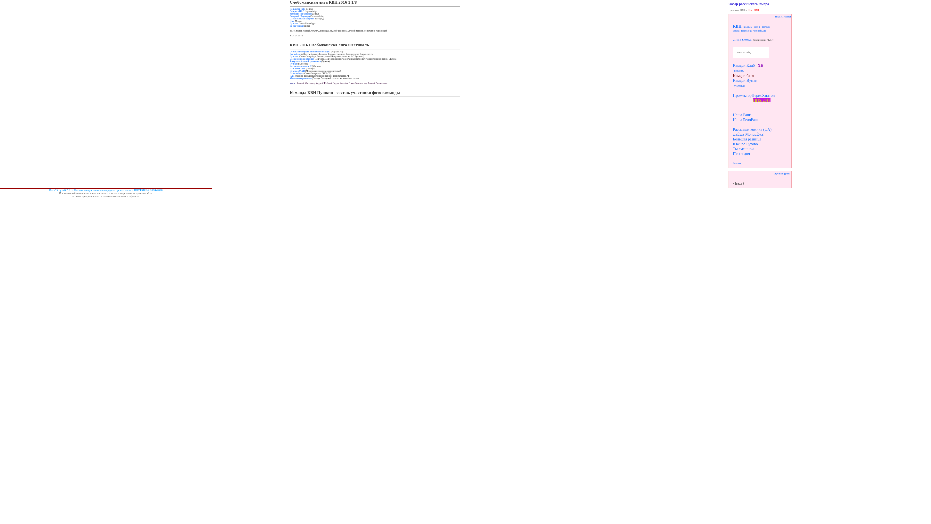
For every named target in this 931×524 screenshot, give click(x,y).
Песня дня (741, 154)
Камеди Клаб (744, 65)
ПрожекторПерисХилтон (754, 95)
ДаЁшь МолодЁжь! (748, 134)
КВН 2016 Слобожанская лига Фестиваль (329, 45)
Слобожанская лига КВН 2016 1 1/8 (323, 2)
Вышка (736, 31)
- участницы (739, 86)
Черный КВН (759, 31)
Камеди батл (743, 76)
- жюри (756, 27)
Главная (737, 163)
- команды (747, 27)
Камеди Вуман (745, 80)
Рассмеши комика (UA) (752, 129)
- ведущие (765, 27)
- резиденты (738, 71)
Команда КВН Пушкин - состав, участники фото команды (345, 92)
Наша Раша (742, 115)
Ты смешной (743, 149)
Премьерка (746, 31)
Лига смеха (742, 39)
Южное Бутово (745, 144)
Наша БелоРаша (746, 120)
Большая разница (747, 139)
